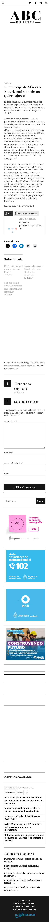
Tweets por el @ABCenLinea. (17, 777)
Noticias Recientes (11, 788)
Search (45, 3)
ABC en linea (27, 218)
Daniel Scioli (38, 363)
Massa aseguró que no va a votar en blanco (13, 269)
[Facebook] (11, 228)
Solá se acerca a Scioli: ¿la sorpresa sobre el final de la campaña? (13, 287)
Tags (26, 792)
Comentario (10, 421)
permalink (13, 369)
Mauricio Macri (11, 366)
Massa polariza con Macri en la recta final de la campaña (33, 270)
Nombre (8, 453)
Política (8, 83)
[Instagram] (11, 231)
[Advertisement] (24, 54)
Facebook (34, 3)
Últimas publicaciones (27, 213)
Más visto (20, 792)
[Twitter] (8, 228)
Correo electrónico (13, 463)
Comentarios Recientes (25, 788)
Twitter (29, 3)
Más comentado (10, 792)
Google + (39, 3)
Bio (9, 213)
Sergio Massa (26, 366)
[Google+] (15, 228)
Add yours (19, 392)
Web (6, 474)
